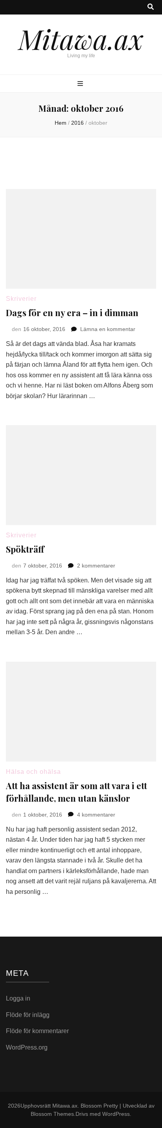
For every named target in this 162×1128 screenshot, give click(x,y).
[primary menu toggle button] (81, 84)
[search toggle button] (150, 7)
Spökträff (25, 549)
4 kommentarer (96, 814)
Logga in (18, 998)
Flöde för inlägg (28, 1015)
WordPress (116, 1114)
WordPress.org (27, 1047)
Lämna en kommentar (107, 329)
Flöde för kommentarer (37, 1031)
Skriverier (21, 298)
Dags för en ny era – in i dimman (72, 312)
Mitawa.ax (81, 38)
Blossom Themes (52, 1114)
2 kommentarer (96, 565)
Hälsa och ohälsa (33, 771)
